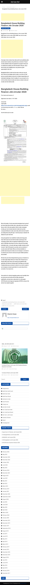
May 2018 (5, 565)
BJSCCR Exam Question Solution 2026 (11, 442)
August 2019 (6, 531)
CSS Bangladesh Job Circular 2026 (10, 440)
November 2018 (6, 554)
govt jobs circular (6, 407)
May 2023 (5, 454)
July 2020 (5, 502)
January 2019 (6, 549)
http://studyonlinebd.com (13, 317)
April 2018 (5, 568)
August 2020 (6, 499)
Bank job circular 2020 (7, 303)
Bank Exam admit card (8, 391)
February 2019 (6, 546)
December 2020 (6, 494)
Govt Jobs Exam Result (8, 412)
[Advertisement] (12, 17)
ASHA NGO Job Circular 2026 (8, 437)
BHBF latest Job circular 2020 (20, 303)
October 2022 (6, 462)
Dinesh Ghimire (23, 583)
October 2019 (6, 525)
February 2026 (6, 451)
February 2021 (6, 488)
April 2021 (5, 483)
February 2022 (6, 470)
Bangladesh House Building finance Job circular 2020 (13, 302)
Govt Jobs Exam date (7, 409)
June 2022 (5, 465)
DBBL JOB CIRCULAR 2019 (8, 344)
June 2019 (5, 536)
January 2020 (6, 517)
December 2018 (6, 552)
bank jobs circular (6, 28)
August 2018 (6, 557)
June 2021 (5, 478)
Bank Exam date (6, 393)
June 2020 (5, 504)
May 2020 (5, 507)
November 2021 (6, 473)
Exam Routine (6, 401)
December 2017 (6, 573)
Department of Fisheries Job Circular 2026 (12, 432)
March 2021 (5, 486)
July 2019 (5, 533)
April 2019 (5, 541)
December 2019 (6, 520)
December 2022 (6, 457)
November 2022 (6, 459)
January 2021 (6, 491)
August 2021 (6, 475)
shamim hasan (14, 30)
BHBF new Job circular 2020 (8, 305)
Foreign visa (5, 404)
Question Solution (7, 417)
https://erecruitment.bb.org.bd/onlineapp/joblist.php (14, 105)
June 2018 (5, 562)
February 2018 (6, 570)
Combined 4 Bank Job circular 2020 (10, 372)
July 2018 (5, 560)
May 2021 (5, 480)
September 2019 (6, 528)
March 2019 (5, 544)
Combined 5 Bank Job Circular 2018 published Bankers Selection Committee (14, 366)
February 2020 (6, 515)
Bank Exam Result (7, 396)
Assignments (6, 388)
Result (4, 420)
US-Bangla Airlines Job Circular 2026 (10, 434)
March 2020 (5, 512)
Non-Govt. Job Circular (8, 414)
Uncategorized (6, 422)
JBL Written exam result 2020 (26, 309)
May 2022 (5, 467)
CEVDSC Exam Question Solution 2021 (5, 309)
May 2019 (5, 538)
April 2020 (5, 509)
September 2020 (6, 496)
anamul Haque (14, 368)
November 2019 (6, 523)
